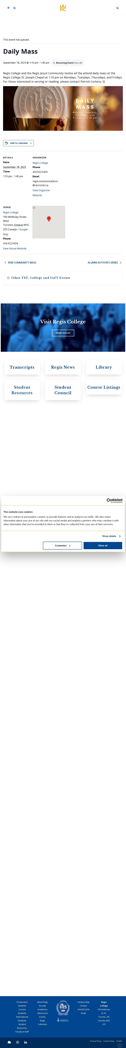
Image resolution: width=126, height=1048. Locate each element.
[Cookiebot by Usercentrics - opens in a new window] (109, 500)
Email (83, 1013)
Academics (42, 1009)
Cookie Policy (108, 1041)
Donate (42, 1005)
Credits (119, 1041)
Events (42, 1016)
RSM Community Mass (22, 262)
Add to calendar (19, 143)
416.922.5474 (83, 1009)
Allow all (102, 545)
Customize (61, 545)
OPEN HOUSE (63, 333)
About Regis (42, 1002)
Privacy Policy (95, 1041)
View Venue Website (14, 248)
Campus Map (83, 1002)
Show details (109, 536)
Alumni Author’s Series (103, 262)
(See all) (78, 62)
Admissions (42, 1013)
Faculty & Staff (22, 1031)
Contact (83, 1005)
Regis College (40, 163)
